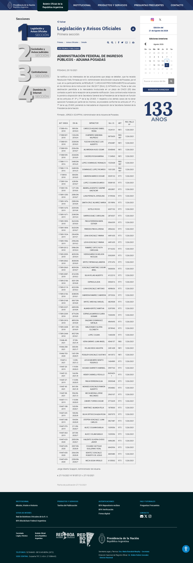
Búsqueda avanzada (158, 89)
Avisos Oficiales (72, 42)
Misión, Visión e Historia (27, 505)
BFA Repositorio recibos (109, 505)
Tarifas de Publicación (67, 505)
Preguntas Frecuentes (149, 5)
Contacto (177, 5)
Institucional (82, 5)
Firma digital (104, 513)
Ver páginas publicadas (69, 48)
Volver (62, 21)
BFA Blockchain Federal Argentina (31, 520)
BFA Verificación (106, 509)
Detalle (84, 42)
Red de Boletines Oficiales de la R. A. (32, 516)
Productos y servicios (112, 5)
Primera (60, 42)
